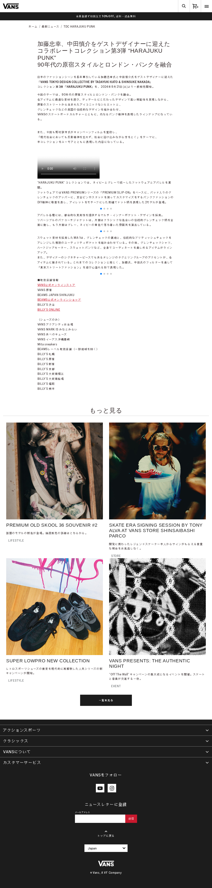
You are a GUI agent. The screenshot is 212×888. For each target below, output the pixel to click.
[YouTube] (100, 788)
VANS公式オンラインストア (56, 285)
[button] (101, 209)
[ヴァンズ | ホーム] (11, 6)
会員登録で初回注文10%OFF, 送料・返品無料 (106, 16)
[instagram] (112, 788)
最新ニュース (50, 26)
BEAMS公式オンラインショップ (59, 300)
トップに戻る (106, 836)
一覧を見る (106, 700)
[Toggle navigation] (206, 6)
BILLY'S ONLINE (48, 310)
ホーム (33, 26)
